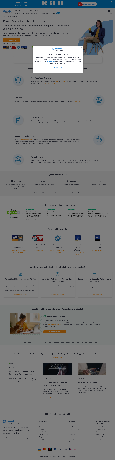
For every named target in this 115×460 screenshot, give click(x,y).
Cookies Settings (58, 67)
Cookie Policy (51, 61)
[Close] (81, 48)
